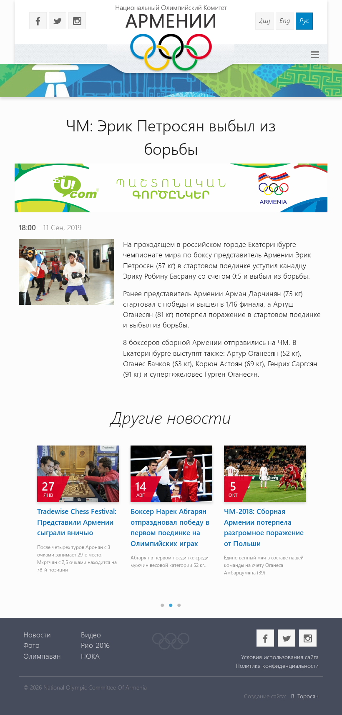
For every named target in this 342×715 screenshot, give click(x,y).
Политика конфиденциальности (277, 666)
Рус (304, 20)
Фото (31, 645)
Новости (37, 634)
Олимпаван (42, 655)
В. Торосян (305, 696)
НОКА (90, 655)
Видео (91, 634)
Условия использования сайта (280, 657)
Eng (284, 20)
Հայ (264, 20)
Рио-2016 (95, 645)
